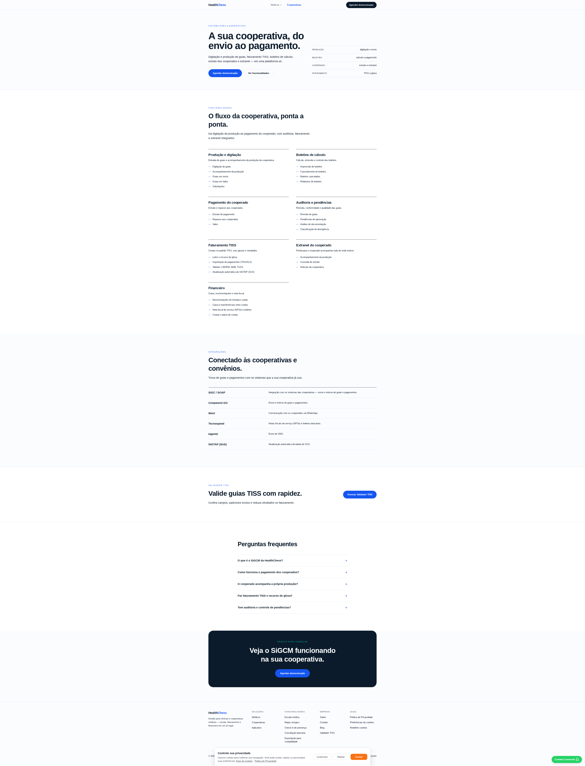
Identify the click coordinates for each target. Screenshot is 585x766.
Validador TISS (327, 733)
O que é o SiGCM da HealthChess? (292, 561)
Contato (324, 722)
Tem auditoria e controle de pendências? (292, 607)
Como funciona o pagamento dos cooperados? (292, 572)
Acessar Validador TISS (359, 494)
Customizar (322, 757)
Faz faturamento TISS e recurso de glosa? (292, 596)
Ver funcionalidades (258, 73)
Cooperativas (294, 5)
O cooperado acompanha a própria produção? (292, 584)
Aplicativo (256, 727)
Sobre (323, 717)
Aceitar (359, 757)
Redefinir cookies (358, 727)
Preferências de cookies (362, 722)
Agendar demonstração (361, 5)
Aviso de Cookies (244, 761)
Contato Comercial (565, 759)
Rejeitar (341, 757)
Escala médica (292, 717)
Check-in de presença (296, 727)
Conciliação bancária (295, 733)
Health (217, 5)
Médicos (275, 5)
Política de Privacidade (361, 717)
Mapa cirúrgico (292, 722)
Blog (322, 727)
